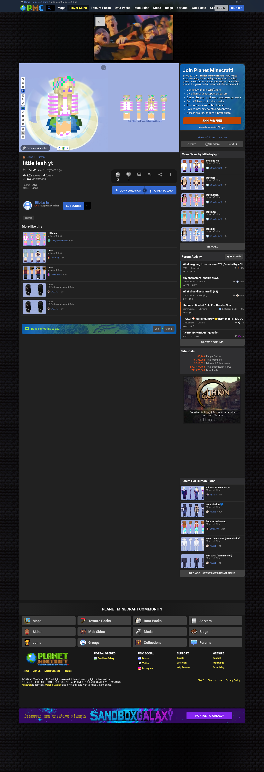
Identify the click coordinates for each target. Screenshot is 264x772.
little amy (211, 211)
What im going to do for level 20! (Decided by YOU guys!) (213, 264)
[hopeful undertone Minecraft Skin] (192, 527)
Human (41, 157)
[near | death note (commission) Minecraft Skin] (192, 544)
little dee (210, 177)
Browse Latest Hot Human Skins (212, 573)
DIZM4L (55, 292)
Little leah (53, 233)
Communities (189, 281)
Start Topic (235, 256)
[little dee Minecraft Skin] (192, 183)
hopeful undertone (216, 521)
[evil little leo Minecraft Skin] (192, 166)
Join (157, 329)
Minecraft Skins (40, 2)
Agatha (213, 494)
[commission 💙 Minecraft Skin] (192, 510)
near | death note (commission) (223, 538)
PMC (185, 268)
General (201, 323)
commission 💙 (214, 504)
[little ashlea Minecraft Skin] (192, 200)
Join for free (212, 120)
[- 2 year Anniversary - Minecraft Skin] (192, 493)
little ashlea (212, 194)
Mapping (203, 295)
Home (27, 2)
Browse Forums (212, 342)
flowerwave (56, 274)
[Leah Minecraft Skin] (34, 256)
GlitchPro (214, 529)
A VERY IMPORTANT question (201, 332)
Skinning (203, 309)
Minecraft (27, 684)
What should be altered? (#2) (200, 291)
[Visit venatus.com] (165, 54)
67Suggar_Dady (229, 309)
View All (212, 246)
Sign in (169, 329)
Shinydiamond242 (59, 240)
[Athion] (212, 423)
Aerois (213, 512)
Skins (30, 157)
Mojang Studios (53, 684)
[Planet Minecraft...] (49, 8)
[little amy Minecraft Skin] (192, 217)
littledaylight (42, 202)
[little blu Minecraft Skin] (192, 234)
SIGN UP (236, 7)
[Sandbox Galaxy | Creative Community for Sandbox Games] (132, 715)
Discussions (188, 323)
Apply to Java (163, 190)
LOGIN (221, 7)
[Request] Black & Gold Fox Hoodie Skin (207, 305)
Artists (202, 281)
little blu (210, 228)
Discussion (196, 268)
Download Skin (130, 190)
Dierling (55, 257)
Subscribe (73, 206)
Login (222, 127)
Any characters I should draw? (201, 277)
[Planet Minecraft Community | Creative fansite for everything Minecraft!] (47, 659)
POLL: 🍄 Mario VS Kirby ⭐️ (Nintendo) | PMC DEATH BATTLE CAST (213, 318)
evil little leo (212, 160)
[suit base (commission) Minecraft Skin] (192, 561)
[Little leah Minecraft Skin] (34, 239)
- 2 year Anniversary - (218, 487)
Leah (50, 250)
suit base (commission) (219, 555)
